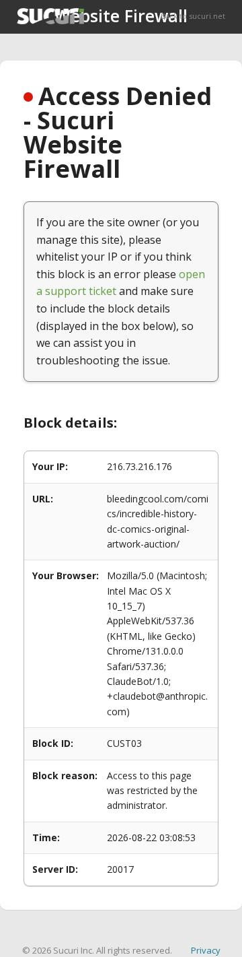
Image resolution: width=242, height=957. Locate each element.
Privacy (205, 950)
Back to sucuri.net (193, 16)
